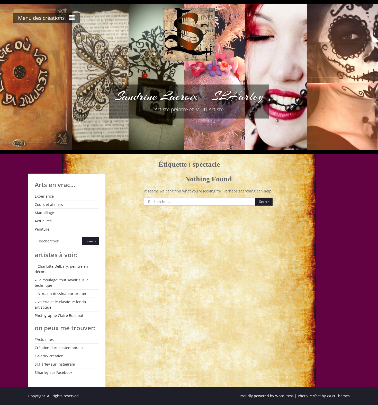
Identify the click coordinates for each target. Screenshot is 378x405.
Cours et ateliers (49, 204)
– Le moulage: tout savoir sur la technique (61, 282)
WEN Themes (338, 395)
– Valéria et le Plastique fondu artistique (60, 304)
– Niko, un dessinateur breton (60, 293)
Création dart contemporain (59, 347)
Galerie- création (49, 355)
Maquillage (44, 212)
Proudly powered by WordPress (267, 395)
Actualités (43, 220)
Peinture (42, 229)
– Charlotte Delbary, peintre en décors (61, 269)
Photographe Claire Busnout (59, 315)
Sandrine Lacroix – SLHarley (189, 96)
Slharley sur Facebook (53, 372)
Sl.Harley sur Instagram (55, 364)
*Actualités (44, 339)
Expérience (44, 196)
